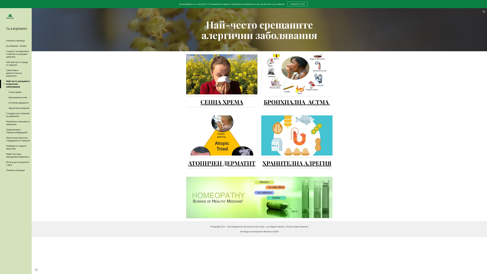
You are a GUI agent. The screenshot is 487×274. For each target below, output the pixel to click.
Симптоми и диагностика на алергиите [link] (14, 73)
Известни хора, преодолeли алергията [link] (17, 155)
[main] (259, 30)
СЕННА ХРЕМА (222, 102)
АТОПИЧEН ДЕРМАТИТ (221, 163)
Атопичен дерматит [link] (19, 102)
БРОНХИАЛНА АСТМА (296, 102)
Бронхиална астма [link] (18, 97)
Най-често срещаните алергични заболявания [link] (18, 84)
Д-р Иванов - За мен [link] (16, 46)
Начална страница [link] (15, 40)
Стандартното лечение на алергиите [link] (17, 115)
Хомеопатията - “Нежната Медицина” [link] (17, 131)
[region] (243, 4)
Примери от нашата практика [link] (16, 147)
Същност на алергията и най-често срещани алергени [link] (17, 54)
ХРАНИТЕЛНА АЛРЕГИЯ (296, 163)
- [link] (6, 175)
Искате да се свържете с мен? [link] (17, 163)
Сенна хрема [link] (15, 92)
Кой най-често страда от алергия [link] (17, 63)
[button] (484, 12)
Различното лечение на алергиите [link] (18, 123)
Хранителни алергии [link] (19, 108)
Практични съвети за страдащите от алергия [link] (18, 139)
